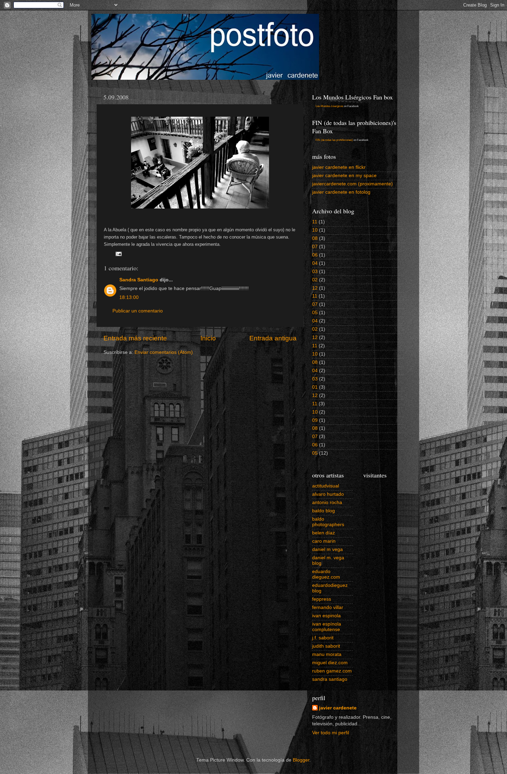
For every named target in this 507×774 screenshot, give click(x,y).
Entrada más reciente (135, 338)
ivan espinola (326, 615)
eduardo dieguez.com (326, 574)
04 (315, 263)
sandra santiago (329, 679)
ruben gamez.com (332, 671)
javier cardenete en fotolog (341, 192)
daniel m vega (327, 549)
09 (315, 420)
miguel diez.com (330, 662)
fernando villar (327, 607)
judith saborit (326, 646)
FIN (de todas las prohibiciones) (334, 140)
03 (315, 271)
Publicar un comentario (137, 310)
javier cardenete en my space (344, 175)
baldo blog (323, 510)
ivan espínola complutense (326, 626)
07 (315, 246)
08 (315, 238)
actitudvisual (325, 485)
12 (315, 288)
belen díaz (323, 532)
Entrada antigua (273, 338)
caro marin (324, 541)
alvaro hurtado (328, 494)
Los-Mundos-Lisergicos (329, 106)
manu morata (326, 654)
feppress (321, 599)
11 (314, 221)
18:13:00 (129, 297)
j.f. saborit (323, 637)
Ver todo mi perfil (330, 732)
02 (315, 279)
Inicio (208, 338)
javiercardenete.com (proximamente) (352, 183)
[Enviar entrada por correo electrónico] (118, 253)
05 (315, 312)
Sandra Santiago (138, 279)
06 (315, 255)
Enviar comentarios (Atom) (164, 352)
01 (315, 387)
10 (315, 230)
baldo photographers (328, 521)
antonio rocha (327, 502)
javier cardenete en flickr (339, 167)
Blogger (301, 760)
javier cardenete (338, 707)
